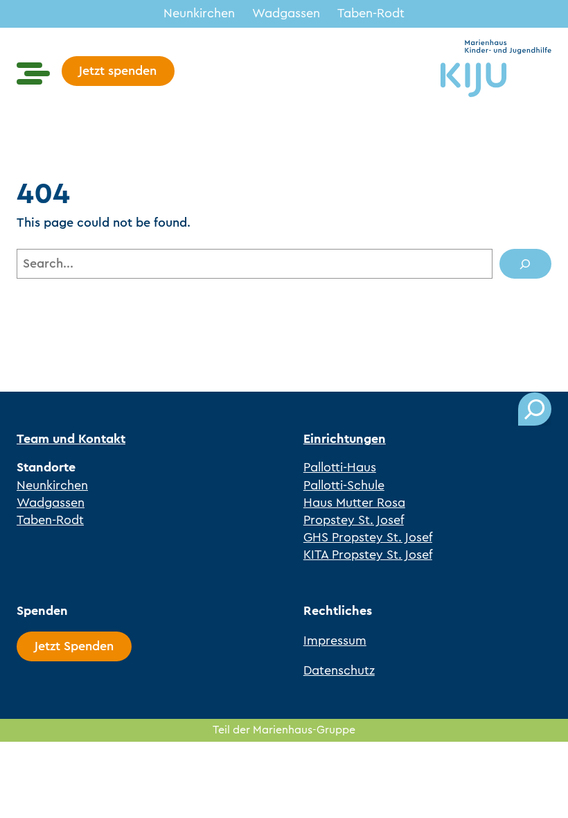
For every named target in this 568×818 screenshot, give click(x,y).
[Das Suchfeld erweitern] (534, 409)
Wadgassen (286, 13)
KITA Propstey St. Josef (367, 555)
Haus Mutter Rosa (354, 503)
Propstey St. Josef (353, 520)
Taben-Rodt (371, 13)
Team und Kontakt (71, 439)
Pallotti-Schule (343, 485)
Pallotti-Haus (339, 467)
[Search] (525, 264)
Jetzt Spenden (74, 646)
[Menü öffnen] (33, 73)
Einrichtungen (344, 439)
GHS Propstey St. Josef (367, 537)
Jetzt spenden (118, 71)
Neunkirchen (199, 13)
